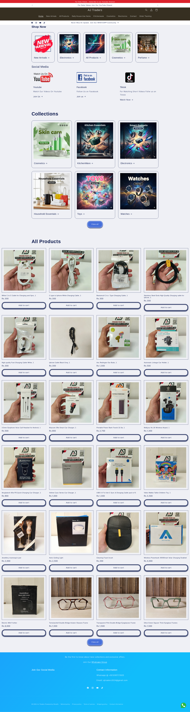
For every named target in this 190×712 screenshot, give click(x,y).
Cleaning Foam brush (105, 558)
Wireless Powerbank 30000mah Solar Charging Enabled (165, 558)
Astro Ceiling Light (56, 558)
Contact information (116, 704)
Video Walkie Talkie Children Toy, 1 (157, 493)
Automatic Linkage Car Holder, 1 (156, 362)
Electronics (65, 57)
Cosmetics (117, 57)
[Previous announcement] (32, 5)
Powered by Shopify (51, 704)
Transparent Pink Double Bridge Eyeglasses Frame (116, 623)
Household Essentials (45, 214)
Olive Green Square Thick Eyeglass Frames (160, 623)
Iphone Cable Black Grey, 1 (59, 362)
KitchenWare (83, 163)
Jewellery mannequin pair (11, 558)
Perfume (142, 57)
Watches (125, 214)
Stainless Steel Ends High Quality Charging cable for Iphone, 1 (164, 296)
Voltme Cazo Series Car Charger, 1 (62, 493)
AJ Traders (41, 704)
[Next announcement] (157, 5)
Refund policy (65, 704)
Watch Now (125, 100)
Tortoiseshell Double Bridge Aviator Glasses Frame (68, 623)
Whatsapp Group (99, 662)
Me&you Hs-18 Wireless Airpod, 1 (156, 427)
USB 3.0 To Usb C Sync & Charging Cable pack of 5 (116, 493)
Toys (79, 214)
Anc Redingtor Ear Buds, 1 (107, 362)
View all (95, 224)
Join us (80, 96)
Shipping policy (102, 704)
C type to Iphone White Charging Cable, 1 (65, 295)
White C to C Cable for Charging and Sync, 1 (19, 295)
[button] (146, 10)
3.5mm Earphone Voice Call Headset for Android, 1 (21, 427)
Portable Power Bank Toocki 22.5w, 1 (111, 427)
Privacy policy (76, 704)
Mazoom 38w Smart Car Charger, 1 (62, 427)
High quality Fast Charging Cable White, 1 (18, 362)
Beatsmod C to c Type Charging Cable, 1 (112, 295)
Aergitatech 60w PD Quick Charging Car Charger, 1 (21, 493)
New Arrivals (40, 57)
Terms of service (89, 704)
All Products (92, 57)
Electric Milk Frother (9, 623)
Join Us (36, 96)
